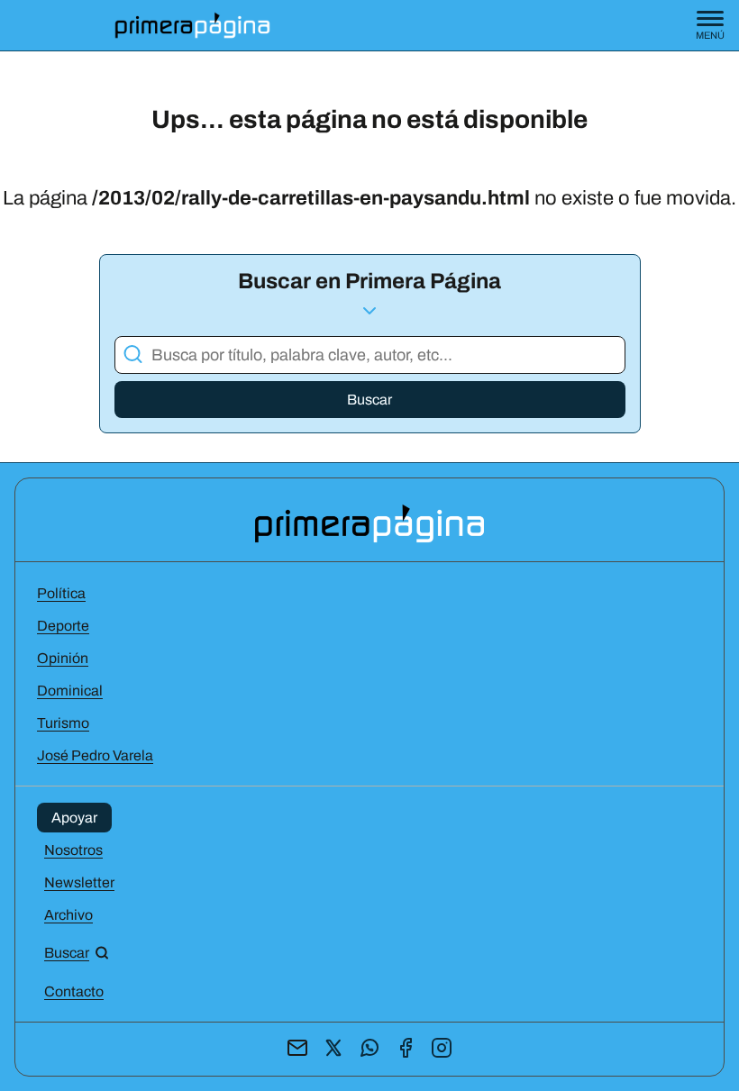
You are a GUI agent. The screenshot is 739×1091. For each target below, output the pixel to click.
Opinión (62, 658)
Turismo (63, 723)
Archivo (68, 915)
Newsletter (79, 882)
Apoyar (74, 817)
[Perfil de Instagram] (441, 1049)
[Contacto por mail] (297, 1049)
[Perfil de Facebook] (405, 1049)
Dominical (70, 690)
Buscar (369, 399)
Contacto (74, 991)
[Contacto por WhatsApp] (369, 1049)
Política (61, 593)
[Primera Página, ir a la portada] (369, 522)
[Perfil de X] (333, 1049)
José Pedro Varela (95, 755)
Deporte (63, 625)
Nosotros (73, 850)
